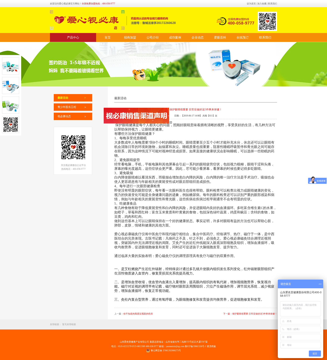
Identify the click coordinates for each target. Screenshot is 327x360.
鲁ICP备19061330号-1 (196, 346)
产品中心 (73, 37)
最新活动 (63, 97)
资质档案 (211, 346)
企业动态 (198, 37)
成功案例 (175, 37)
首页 (107, 37)
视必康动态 (64, 116)
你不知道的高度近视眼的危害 (138, 313)
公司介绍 (152, 37)
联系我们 (272, 3)
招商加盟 (130, 37)
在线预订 (243, 37)
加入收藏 (261, 3)
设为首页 (251, 3)
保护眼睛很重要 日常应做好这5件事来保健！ (254, 313)
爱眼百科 (220, 37)
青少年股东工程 (67, 107)
